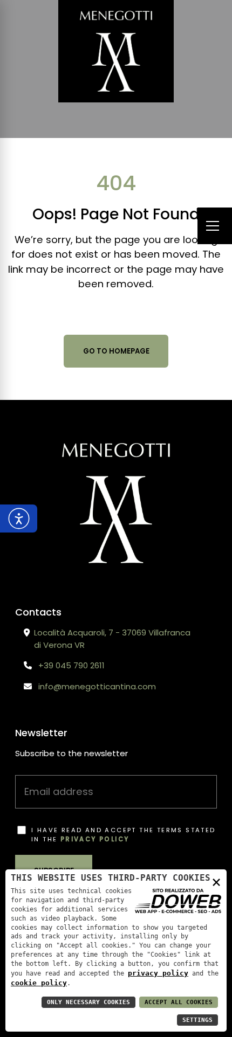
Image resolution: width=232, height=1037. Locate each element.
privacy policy (94, 839)
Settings (197, 1020)
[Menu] (214, 226)
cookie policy (39, 983)
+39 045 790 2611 (71, 665)
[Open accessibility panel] (18, 518)
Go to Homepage (116, 351)
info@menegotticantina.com (97, 686)
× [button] (216, 881)
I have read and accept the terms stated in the (123, 835)
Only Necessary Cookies (88, 1002)
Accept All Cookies (179, 1002)
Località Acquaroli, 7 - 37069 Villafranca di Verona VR (112, 639)
